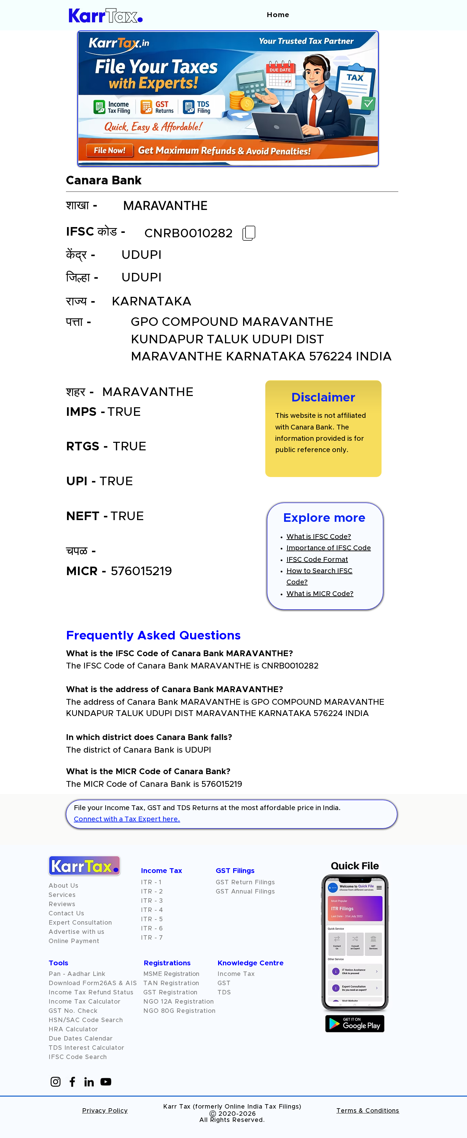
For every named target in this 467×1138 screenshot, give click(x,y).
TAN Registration (171, 983)
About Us (64, 886)
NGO (152, 1002)
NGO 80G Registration (179, 1011)
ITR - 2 (152, 892)
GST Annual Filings (245, 892)
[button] (62, 904)
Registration (194, 1002)
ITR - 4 (152, 910)
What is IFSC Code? (318, 536)
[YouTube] (105, 1081)
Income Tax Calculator (85, 1002)
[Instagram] (55, 1081)
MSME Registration (171, 974)
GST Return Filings (245, 882)
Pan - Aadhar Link (77, 974)
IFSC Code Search (78, 1057)
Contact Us (66, 914)
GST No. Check (73, 1011)
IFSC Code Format (317, 559)
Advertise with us (77, 932)
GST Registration (170, 993)
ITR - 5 (152, 919)
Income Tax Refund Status (91, 993)
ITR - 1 (151, 882)
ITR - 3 (152, 901)
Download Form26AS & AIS (93, 983)
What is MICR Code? (319, 594)
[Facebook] (72, 1081)
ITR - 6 (152, 929)
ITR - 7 (152, 938)
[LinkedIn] (89, 1081)
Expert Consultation (80, 923)
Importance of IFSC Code (328, 548)
